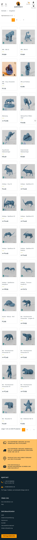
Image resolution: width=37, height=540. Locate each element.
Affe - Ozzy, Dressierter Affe (8, 82)
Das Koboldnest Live (7, 501)
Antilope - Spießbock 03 (27, 216)
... (20, 20)
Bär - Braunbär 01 (7, 418)
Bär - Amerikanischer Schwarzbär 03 (7, 385)
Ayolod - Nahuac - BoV (8, 316)
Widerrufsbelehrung (7, 528)
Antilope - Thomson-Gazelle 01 (26, 283)
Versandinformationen (7, 525)
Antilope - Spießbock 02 (8, 216)
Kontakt (3, 523)
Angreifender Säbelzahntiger (6, 150)
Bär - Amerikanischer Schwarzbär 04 (26, 385)
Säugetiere (12, 10)
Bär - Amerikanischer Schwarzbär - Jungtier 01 (27, 317)
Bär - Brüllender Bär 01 (27, 418)
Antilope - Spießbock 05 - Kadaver (27, 249)
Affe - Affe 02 (24, 49)
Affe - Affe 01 (5, 49)
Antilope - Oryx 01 (7, 184)
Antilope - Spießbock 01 (27, 184)
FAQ (2, 504)
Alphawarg (5, 116)
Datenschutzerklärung (7, 517)
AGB (2, 515)
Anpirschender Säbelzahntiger (25, 150)
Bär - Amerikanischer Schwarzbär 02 (26, 351)
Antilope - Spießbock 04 (8, 248)
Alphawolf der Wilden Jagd (26, 116)
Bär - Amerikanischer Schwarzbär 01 (7, 351)
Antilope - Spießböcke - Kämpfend (8, 283)
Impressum (4, 520)
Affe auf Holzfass (25, 81)
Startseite (3, 10)
